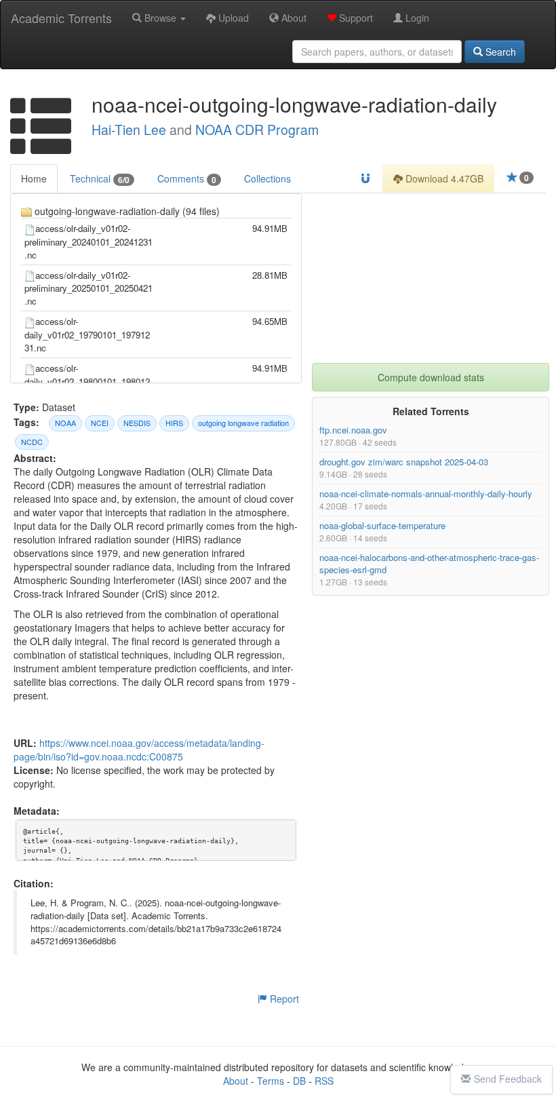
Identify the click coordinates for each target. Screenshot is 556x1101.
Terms (270, 1080)
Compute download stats (431, 377)
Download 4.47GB (443, 178)
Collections (267, 178)
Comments (186, 179)
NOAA (65, 422)
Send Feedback (508, 1078)
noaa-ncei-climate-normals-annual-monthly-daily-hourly (425, 493)
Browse (160, 17)
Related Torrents (431, 411)
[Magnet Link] (365, 178)
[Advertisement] (430, 278)
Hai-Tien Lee (129, 129)
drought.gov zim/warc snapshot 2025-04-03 (403, 461)
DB (299, 1080)
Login (416, 17)
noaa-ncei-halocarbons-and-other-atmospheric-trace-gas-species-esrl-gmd (429, 563)
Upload (232, 17)
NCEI (99, 422)
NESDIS (137, 422)
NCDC (32, 441)
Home (34, 178)
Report (283, 998)
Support (354, 17)
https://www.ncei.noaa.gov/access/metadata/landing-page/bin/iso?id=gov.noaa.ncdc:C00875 (139, 750)
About (292, 17)
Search (499, 51)
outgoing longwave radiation (243, 422)
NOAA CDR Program (257, 129)
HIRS (174, 422)
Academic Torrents (61, 17)
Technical (100, 179)
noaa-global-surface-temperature (382, 525)
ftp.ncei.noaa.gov (353, 429)
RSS (324, 1080)
